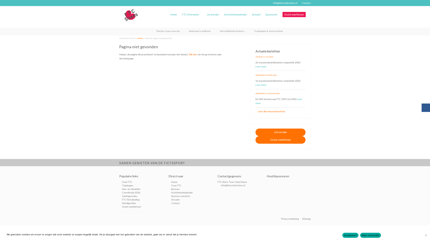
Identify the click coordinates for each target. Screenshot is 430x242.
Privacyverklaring (290, 218)
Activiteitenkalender (235, 14)
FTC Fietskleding (131, 199)
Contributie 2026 (131, 192)
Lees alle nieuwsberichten (271, 111)
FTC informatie (190, 14)
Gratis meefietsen (294, 14)
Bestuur (175, 189)
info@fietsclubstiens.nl (285, 3)
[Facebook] (426, 108)
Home (173, 14)
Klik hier (193, 54)
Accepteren (350, 235)
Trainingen (127, 185)
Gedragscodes (129, 196)
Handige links (129, 203)
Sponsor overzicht (180, 196)
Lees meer (261, 66)
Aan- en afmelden (131, 189)
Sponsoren (271, 14)
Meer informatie (370, 235)
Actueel (256, 14)
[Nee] (425, 235)
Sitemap (306, 218)
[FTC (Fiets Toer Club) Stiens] (131, 15)
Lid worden (213, 14)
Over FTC (127, 181)
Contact (306, 3)
